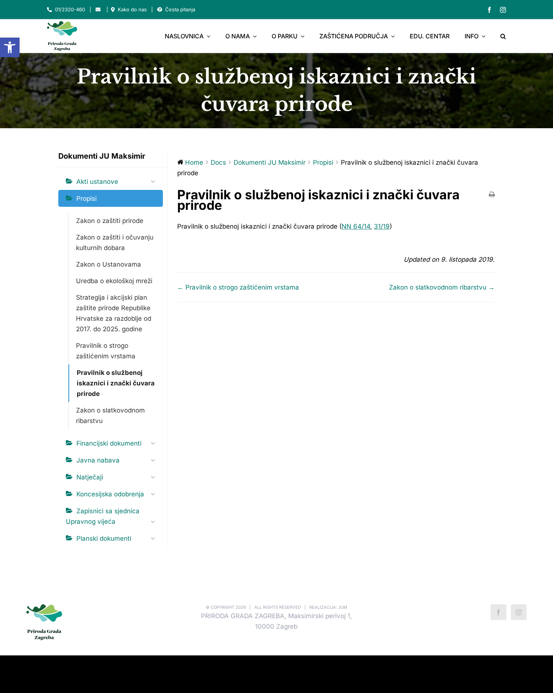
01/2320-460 (70, 9)
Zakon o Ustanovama (108, 264)
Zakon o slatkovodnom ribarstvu (110, 415)
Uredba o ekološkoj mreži (114, 281)
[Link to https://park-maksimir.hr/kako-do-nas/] (113, 9)
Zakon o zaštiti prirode (109, 220)
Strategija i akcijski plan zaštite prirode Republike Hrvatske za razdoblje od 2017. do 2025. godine (113, 313)
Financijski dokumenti (108, 443)
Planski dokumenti (103, 538)
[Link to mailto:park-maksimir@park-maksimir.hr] (98, 9)
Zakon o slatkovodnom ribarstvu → (442, 287)
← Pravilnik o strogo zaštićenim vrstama (238, 287)
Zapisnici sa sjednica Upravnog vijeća (103, 516)
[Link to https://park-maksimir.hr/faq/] (159, 9)
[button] (10, 47)
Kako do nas (132, 9)
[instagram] (503, 10)
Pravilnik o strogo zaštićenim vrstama (105, 351)
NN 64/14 (356, 226)
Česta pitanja (180, 9)
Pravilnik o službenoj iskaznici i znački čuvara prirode (116, 383)
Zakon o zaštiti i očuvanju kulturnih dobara (114, 243)
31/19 (382, 226)
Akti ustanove (97, 181)
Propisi (86, 198)
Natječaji (89, 477)
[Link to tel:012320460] (49, 9)
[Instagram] (519, 612)
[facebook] (489, 10)
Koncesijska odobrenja (110, 494)
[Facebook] (498, 612)
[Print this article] (492, 195)
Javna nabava (98, 460)
